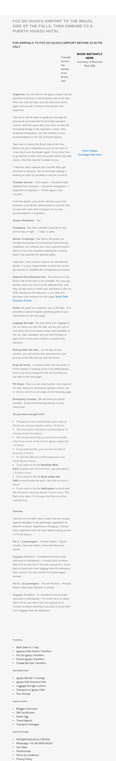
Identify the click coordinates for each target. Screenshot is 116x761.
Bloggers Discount (26, 708)
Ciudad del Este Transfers (31, 663)
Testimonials (23, 751)
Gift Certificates (25, 712)
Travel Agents (24, 720)
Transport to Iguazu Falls (30, 689)
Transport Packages (27, 724)
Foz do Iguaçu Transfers (30, 655)
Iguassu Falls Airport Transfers (34, 651)
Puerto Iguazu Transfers (30, 659)
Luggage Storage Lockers (31, 686)
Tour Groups (23, 693)
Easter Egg (22, 716)
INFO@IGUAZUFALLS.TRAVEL (33, 739)
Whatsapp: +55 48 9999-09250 (34, 743)
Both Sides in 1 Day (27, 647)
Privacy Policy (24, 759)
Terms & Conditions (27, 755)
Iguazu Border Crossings (30, 678)
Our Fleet (21, 747)
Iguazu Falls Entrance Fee (31, 682)
